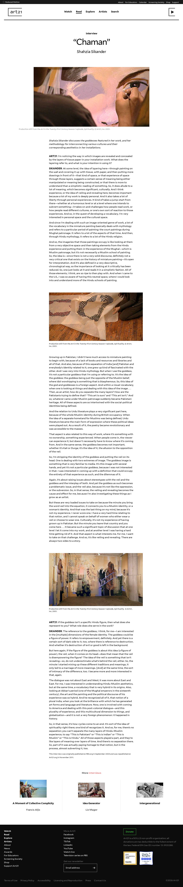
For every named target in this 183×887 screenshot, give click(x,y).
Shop (168, 2)
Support (175, 2)
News (7, 848)
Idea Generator (91, 803)
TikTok (67, 841)
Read (79, 11)
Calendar (143, 2)
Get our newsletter (73, 861)
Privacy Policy (27, 880)
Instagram (69, 838)
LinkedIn (68, 845)
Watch (68, 11)
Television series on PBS (75, 855)
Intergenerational (150, 803)
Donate (130, 831)
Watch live (69, 852)
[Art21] (15, 12)
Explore (90, 11)
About (120, 2)
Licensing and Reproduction (68, 880)
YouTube (68, 848)
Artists (103, 11)
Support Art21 (11, 866)
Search (115, 11)
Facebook (69, 834)
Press (88, 880)
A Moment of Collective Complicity (33, 803)
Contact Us (100, 880)
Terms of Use (10, 880)
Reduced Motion (12, 2)
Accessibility (44, 880)
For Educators (131, 2)
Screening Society (156, 2)
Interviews (95, 772)
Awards (8, 852)
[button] (172, 12)
